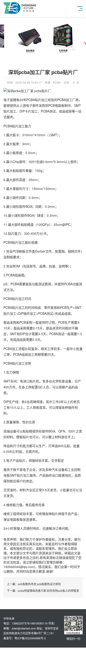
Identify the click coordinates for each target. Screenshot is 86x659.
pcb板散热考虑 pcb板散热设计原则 (39, 584)
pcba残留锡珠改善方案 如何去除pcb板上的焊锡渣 (48, 590)
